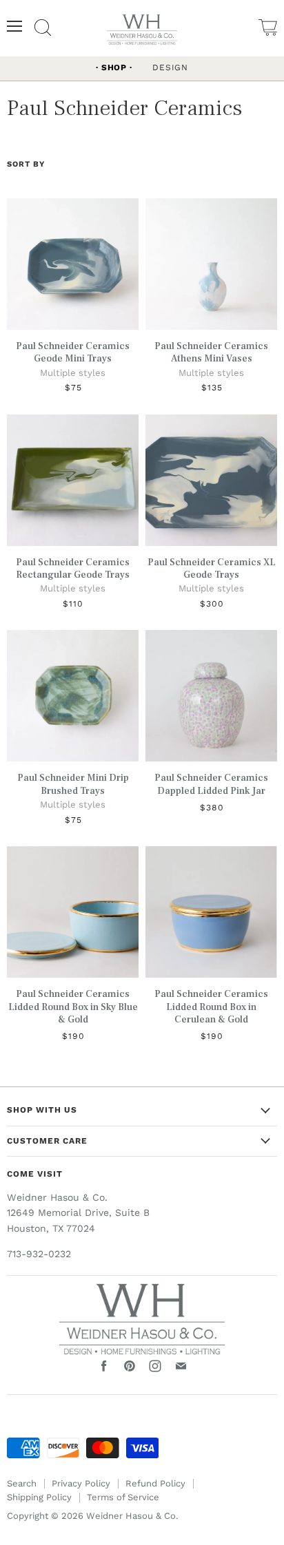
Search (22, 1483)
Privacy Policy (81, 1483)
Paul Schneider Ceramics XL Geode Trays (212, 568)
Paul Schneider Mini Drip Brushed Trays (73, 784)
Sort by (26, 164)
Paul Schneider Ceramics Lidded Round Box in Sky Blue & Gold (73, 1007)
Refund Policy (155, 1483)
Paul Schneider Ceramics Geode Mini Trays (73, 352)
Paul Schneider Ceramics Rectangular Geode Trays (73, 568)
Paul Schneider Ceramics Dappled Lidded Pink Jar (211, 784)
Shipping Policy (39, 1497)
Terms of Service (123, 1497)
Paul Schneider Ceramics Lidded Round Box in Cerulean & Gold (211, 1007)
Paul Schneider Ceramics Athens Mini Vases (211, 352)
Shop (114, 67)
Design (170, 67)
